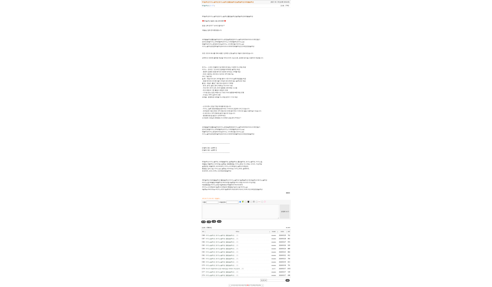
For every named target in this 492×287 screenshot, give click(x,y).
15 (244, 285)
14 (241, 285)
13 (238, 285)
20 (259, 285)
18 (253, 285)
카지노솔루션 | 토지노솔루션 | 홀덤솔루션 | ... (221, 235)
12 (236, 285)
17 (250, 285)
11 (233, 285)
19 (256, 285)
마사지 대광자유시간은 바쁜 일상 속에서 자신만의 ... (224, 269)
